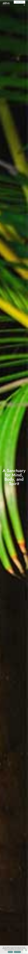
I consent (10, 952)
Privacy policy (17, 952)
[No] (26, 950)
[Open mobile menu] (24, 5)
